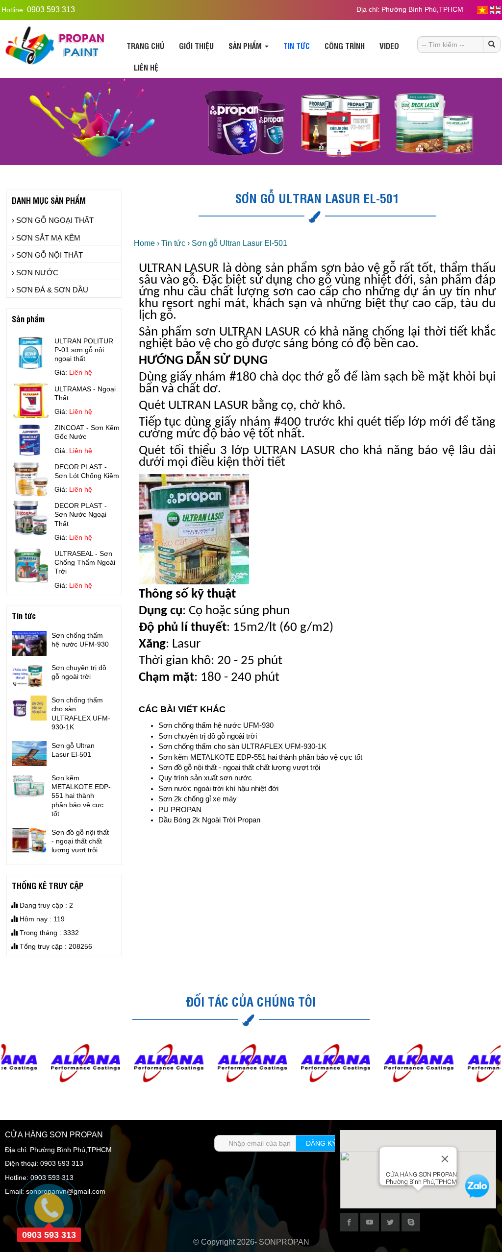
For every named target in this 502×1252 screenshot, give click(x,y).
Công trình (345, 45)
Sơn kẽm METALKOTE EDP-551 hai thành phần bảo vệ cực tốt (260, 757)
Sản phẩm (246, 45)
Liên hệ (146, 67)
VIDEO (389, 45)
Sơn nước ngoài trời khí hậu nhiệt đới (218, 788)
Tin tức (296, 45)
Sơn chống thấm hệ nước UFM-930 (216, 725)
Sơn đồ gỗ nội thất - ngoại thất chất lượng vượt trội (239, 767)
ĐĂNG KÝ (321, 1143)
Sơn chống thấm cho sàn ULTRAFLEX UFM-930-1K (242, 746)
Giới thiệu (196, 45)
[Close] (445, 1159)
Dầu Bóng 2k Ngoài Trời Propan (209, 820)
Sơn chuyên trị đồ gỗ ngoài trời (207, 736)
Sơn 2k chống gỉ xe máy (197, 799)
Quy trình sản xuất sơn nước (205, 777)
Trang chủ (145, 45)
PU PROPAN (179, 809)
